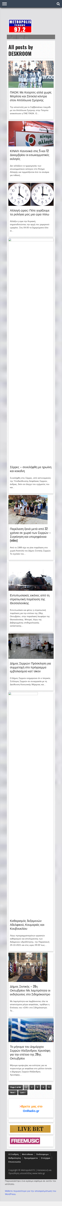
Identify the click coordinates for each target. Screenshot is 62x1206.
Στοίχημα (45, 1158)
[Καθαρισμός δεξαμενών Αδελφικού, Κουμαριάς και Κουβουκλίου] (23, 694)
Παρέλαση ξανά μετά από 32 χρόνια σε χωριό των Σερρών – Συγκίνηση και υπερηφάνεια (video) (30, 534)
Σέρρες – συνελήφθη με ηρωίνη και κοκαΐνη (30, 469)
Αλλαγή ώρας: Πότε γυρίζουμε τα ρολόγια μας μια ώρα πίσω (30, 212)
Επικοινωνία (14, 1162)
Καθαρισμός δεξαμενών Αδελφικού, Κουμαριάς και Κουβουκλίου (27, 924)
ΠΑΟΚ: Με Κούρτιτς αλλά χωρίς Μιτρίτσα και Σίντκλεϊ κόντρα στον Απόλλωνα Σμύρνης (31, 96)
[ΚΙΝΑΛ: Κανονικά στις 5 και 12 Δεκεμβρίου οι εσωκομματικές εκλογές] (31, 145)
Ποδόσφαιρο (42, 1154)
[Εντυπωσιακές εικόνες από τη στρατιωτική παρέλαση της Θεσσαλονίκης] (30, 590)
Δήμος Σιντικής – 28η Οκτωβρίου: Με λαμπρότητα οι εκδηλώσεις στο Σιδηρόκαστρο (30, 990)
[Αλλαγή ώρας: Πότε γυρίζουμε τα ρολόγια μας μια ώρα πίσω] (31, 205)
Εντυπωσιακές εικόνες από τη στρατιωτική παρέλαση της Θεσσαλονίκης (30, 599)
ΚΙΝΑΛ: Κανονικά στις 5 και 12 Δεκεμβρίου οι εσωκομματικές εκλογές (29, 154)
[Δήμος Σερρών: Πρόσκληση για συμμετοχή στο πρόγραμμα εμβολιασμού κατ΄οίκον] (31, 658)
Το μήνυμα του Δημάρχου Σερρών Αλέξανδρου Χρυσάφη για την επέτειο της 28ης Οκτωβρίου (30, 1052)
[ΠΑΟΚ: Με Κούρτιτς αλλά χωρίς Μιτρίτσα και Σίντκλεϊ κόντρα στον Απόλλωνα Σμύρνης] (31, 87)
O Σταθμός (13, 1154)
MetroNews (27, 1154)
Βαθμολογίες (14, 1158)
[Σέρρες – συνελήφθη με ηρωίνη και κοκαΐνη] (31, 240)
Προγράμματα (31, 1158)
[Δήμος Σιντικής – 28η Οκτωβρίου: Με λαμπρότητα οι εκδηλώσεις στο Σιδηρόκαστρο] (28, 981)
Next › (12, 1093)
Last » (22, 1093)
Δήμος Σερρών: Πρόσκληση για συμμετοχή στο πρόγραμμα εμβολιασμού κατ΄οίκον (30, 667)
